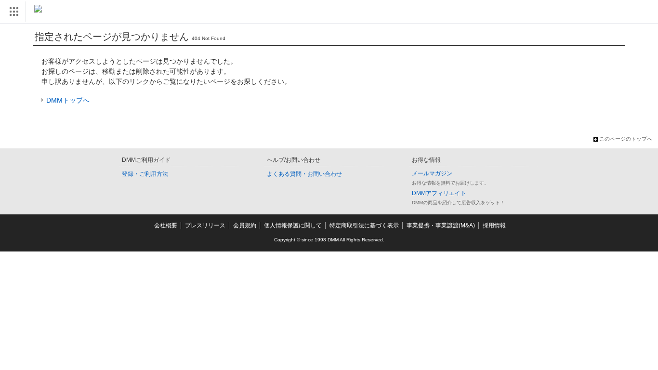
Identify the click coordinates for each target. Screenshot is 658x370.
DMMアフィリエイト (439, 193)
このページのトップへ (625, 139)
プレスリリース (205, 225)
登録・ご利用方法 (145, 174)
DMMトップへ (68, 100)
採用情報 (494, 225)
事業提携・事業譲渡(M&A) (441, 225)
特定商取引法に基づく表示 (364, 225)
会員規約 (244, 225)
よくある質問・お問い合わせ (304, 174)
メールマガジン (432, 173)
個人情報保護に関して (293, 225)
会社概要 (165, 225)
